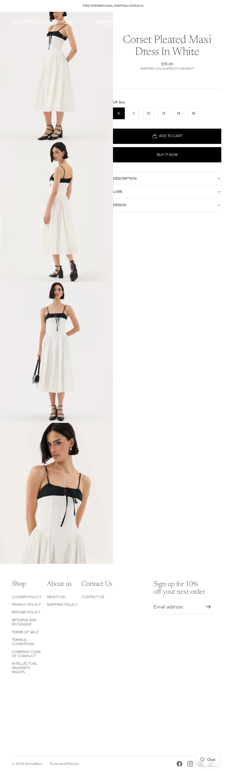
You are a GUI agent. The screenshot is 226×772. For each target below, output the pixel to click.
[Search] (182, 21)
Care (117, 191)
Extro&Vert (33, 763)
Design (119, 205)
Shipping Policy (62, 604)
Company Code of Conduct (26, 654)
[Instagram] (190, 763)
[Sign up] (208, 607)
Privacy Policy (26, 604)
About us (56, 597)
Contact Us (93, 597)
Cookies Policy (26, 597)
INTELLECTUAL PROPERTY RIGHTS (24, 668)
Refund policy (26, 612)
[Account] (194, 21)
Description (125, 178)
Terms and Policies (64, 763)
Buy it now (167, 154)
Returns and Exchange (24, 622)
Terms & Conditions (23, 642)
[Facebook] (179, 763)
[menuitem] (66, 22)
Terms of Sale (25, 632)
